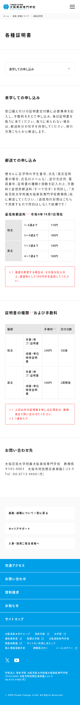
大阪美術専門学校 (59, 638)
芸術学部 (40, 634)
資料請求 (12, 592)
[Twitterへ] (7, 660)
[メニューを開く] (72, 6)
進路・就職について (21, 16)
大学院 (58, 634)
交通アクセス (15, 565)
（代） (15, 679)
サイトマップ (14, 619)
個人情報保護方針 (15, 648)
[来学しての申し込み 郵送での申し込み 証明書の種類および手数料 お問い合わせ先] (40, 68)
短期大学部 (33, 638)
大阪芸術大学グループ (17, 634)
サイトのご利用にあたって (41, 643)
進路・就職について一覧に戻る (28, 513)
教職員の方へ (40, 648)
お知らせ (12, 606)
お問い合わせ (15, 579)
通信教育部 (11, 638)
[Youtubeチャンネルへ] (16, 660)
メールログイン (64, 648)
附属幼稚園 (11, 643)
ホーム (6, 16)
